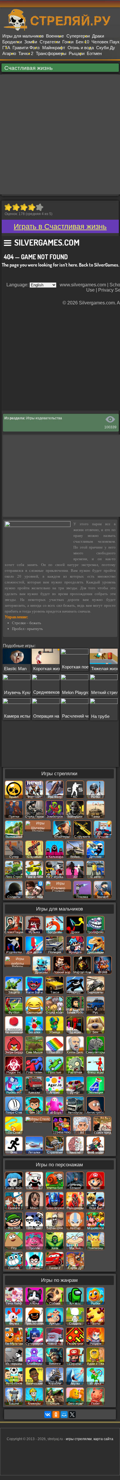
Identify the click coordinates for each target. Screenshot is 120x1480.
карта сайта (103, 1439)
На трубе (100, 716)
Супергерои (78, 35)
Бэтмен (94, 53)
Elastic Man (15, 668)
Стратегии (50, 41)
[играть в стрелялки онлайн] (60, 29)
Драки (98, 35)
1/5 (8, 207)
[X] (72, 1414)
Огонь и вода (81, 47)
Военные (55, 35)
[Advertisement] (60, 134)
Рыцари (76, 53)
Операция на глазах (53, 716)
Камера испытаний (23, 716)
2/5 (16, 207)
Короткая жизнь (49, 668)
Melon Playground (79, 692)
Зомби (30, 41)
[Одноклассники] (55, 1414)
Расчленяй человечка (84, 716)
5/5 (39, 207)
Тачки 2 (25, 53)
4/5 (32, 207)
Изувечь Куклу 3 (21, 692)
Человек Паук (105, 41)
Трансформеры (51, 53)
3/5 (24, 207)
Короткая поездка (80, 666)
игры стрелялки (79, 1439)
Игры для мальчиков (23, 35)
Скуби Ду (105, 47)
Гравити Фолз (26, 47)
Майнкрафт (53, 47)
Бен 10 (82, 41)
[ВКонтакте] (47, 1414)
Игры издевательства (44, 418)
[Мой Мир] (64, 1414)
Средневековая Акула (55, 692)
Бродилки (12, 41)
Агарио (9, 53)
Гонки (67, 41)
